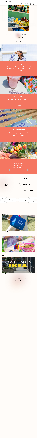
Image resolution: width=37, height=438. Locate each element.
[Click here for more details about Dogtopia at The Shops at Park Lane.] (19, 185)
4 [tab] (20, 41)
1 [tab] (16, 41)
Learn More (18, 72)
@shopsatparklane (18, 280)
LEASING (10, 1)
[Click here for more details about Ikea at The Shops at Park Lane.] (25, 179)
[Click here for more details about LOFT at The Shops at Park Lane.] (19, 179)
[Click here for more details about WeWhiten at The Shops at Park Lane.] (31, 185)
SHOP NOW (19, 37)
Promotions (18, 170)
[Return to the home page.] (5, 4)
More (6, 231)
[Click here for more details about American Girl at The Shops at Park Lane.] (31, 179)
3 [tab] (19, 41)
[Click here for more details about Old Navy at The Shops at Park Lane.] (31, 191)
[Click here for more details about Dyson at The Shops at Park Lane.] (25, 191)
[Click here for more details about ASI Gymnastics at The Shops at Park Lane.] (25, 185)
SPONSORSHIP (6, 1)
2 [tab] (17, 41)
